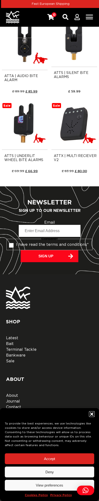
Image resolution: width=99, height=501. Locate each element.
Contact (13, 407)
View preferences (49, 485)
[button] (91, 414)
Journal (13, 401)
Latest (12, 338)
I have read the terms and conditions (52, 245)
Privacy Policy (61, 495)
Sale (10, 361)
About (12, 395)
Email (49, 222)
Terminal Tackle (21, 349)
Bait (10, 344)
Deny (49, 472)
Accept (49, 459)
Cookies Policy (36, 495)
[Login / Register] (77, 17)
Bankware (15, 355)
